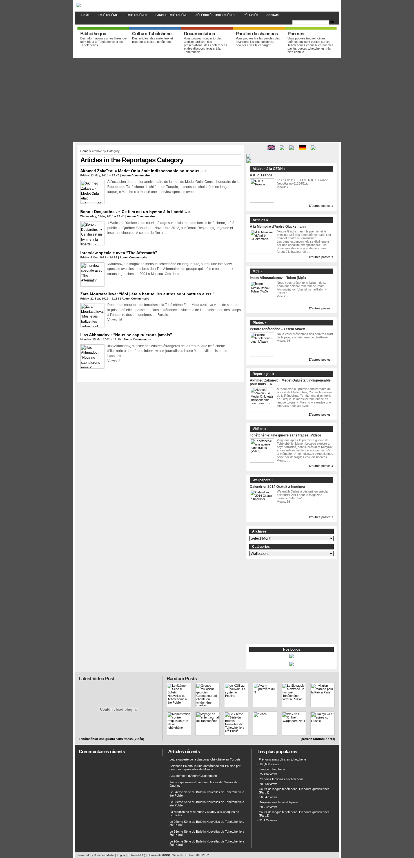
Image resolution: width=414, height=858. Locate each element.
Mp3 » (257, 271)
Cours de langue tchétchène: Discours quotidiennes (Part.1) (294, 790)
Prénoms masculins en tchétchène (282, 759)
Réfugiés (251, 15)
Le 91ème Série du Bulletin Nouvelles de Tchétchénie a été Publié (207, 833)
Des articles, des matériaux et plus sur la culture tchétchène (152, 40)
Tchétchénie (108, 15)
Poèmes (296, 33)
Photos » (260, 323)
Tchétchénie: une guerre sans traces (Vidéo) (285, 435)
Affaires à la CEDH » (269, 169)
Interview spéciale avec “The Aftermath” (118, 252)
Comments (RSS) (159, 855)
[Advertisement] (207, 100)
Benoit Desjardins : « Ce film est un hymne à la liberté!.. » (135, 211)
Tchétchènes (136, 15)
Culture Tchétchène (151, 33)
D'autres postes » (321, 205)
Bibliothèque (93, 33)
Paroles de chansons (257, 33)
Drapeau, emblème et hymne (278, 802)
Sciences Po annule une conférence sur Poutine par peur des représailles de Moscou (205, 767)
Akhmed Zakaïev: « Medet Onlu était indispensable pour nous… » (143, 171)
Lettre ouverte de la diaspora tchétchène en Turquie (205, 759)
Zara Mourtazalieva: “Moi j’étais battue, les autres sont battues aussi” (147, 294)
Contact (273, 15)
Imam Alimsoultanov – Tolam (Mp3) (278, 278)
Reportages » (263, 374)
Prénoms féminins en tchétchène (281, 779)
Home (85, 15)
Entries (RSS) (136, 855)
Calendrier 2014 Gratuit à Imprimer (278, 486)
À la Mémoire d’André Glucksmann (278, 226)
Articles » (260, 220)
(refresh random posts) (318, 739)
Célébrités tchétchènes (215, 15)
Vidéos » (259, 429)
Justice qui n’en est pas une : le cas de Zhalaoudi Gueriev (203, 784)
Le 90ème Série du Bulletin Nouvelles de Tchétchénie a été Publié (207, 843)
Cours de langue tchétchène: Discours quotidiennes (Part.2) (294, 813)
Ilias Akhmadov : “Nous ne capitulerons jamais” (126, 334)
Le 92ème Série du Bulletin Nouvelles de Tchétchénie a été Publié (207, 823)
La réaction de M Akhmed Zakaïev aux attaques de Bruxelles (204, 813)
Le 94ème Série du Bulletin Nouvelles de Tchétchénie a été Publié (207, 793)
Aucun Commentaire (136, 175)
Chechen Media (104, 855)
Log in (121, 855)
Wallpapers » (263, 480)
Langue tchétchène (171, 15)
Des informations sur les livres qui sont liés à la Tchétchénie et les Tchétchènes (103, 42)
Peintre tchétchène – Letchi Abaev (277, 329)
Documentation (199, 33)
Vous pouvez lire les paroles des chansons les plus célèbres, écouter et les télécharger (258, 42)
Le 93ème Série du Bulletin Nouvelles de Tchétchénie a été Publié (207, 803)
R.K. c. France (261, 175)
